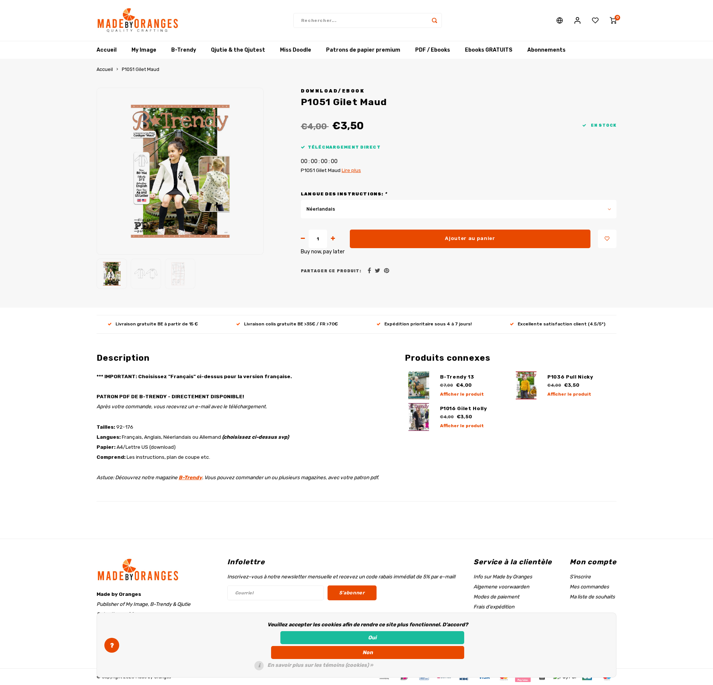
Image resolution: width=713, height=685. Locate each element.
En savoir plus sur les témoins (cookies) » (320, 665)
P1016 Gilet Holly (463, 408)
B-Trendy (183, 50)
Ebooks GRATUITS (488, 50)
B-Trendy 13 (457, 377)
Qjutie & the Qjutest (238, 50)
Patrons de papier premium (363, 50)
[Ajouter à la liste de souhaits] (607, 239)
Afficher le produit (462, 394)
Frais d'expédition (493, 607)
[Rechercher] (434, 20)
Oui (372, 637)
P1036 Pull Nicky (570, 377)
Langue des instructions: (344, 194)
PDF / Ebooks (432, 50)
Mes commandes (589, 587)
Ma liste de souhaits (592, 597)
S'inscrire (580, 577)
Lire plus (351, 170)
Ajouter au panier (470, 238)
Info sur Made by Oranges (502, 577)
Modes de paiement (496, 597)
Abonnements (546, 50)
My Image (143, 50)
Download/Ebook (332, 91)
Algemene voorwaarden (501, 587)
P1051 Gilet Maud (140, 69)
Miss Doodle (295, 50)
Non (367, 652)
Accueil (107, 50)
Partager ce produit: (331, 271)
